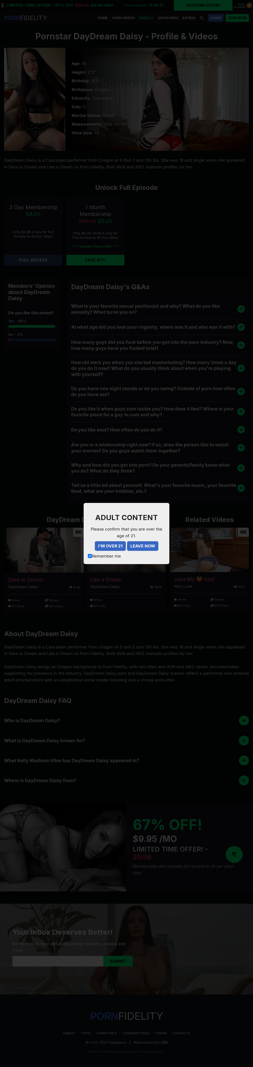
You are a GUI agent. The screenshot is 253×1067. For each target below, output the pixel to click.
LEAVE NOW (142, 545)
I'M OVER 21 (110, 545)
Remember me (106, 556)
